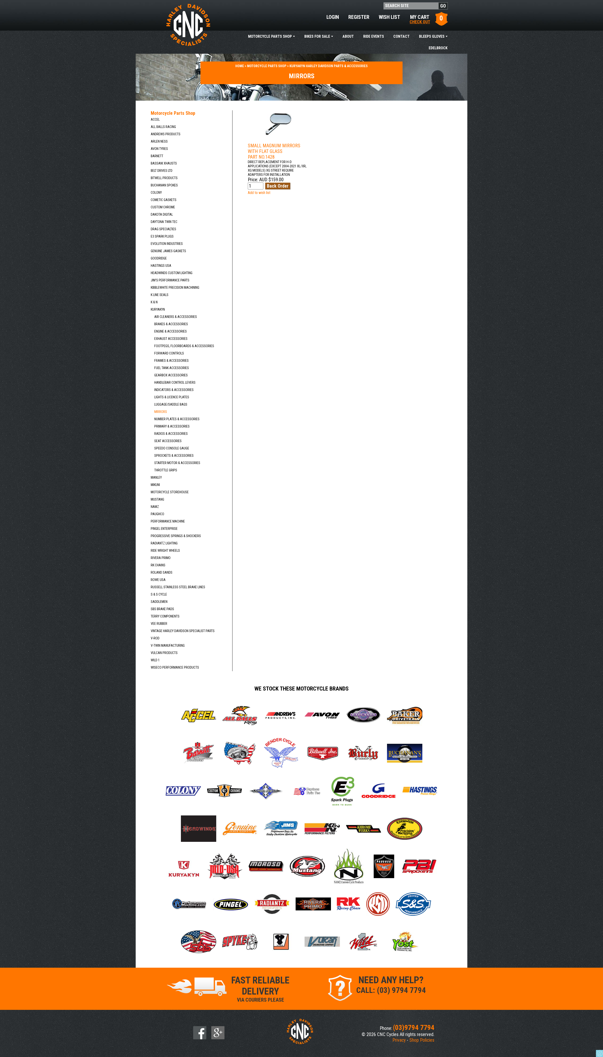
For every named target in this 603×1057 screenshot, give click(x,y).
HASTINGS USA (161, 266)
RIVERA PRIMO (161, 558)
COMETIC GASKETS (163, 200)
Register (358, 17)
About (348, 36)
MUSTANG (157, 500)
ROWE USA (158, 580)
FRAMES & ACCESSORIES (171, 361)
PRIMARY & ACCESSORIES (172, 426)
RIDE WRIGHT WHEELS (165, 551)
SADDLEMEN (159, 602)
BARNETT (157, 156)
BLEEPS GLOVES (431, 36)
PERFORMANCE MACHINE (168, 521)
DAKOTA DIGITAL (162, 215)
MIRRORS (160, 412)
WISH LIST (389, 17)
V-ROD (155, 638)
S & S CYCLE (159, 594)
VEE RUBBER (159, 624)
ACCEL (155, 120)
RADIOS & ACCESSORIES (171, 434)
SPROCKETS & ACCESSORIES (174, 456)
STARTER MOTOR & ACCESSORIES (177, 463)
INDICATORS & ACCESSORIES (174, 390)
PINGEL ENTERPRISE (164, 529)
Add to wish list (259, 192)
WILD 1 (155, 660)
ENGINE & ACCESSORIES (170, 331)
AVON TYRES (159, 149)
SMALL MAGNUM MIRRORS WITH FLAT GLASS (274, 151)
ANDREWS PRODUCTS (165, 134)
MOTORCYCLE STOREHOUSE (170, 492)
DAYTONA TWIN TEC (164, 222)
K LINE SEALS (159, 295)
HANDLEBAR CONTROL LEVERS (175, 383)
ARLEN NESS (159, 142)
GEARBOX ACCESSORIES (171, 375)
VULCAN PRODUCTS (164, 653)
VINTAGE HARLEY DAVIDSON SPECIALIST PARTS (183, 631)
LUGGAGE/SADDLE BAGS (170, 405)
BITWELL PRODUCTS (164, 178)
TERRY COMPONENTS (165, 616)
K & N (154, 302)
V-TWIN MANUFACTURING (168, 646)
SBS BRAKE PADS (162, 609)
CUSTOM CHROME (163, 207)
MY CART (420, 19)
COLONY (156, 193)
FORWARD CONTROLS (169, 353)
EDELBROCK (438, 48)
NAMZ (155, 507)
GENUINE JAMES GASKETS (168, 251)
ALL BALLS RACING (163, 127)
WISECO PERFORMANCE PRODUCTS (175, 668)
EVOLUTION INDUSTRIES (167, 244)
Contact (401, 36)
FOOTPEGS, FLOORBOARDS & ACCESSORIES (184, 346)
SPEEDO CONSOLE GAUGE (171, 448)
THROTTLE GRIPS (165, 470)
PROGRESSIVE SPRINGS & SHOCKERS (176, 536)
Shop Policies (421, 1040)
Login (332, 17)
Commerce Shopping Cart (599, 1053)
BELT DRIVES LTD (161, 171)
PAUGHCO (157, 514)
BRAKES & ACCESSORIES (171, 324)
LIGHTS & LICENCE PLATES (171, 397)
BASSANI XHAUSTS (164, 163)
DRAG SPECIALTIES (163, 229)
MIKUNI (155, 485)
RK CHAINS (158, 565)
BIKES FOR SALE (317, 36)
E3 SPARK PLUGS (162, 236)
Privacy (399, 1040)
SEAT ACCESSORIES (168, 441)
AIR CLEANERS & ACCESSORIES (175, 317)
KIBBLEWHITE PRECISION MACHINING (175, 288)
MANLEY (156, 478)
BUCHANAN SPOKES (164, 185)
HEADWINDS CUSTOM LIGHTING (171, 273)
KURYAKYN (158, 310)
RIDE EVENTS (373, 36)
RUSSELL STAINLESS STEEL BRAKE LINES (178, 587)
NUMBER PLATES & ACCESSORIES (177, 419)
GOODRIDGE (159, 258)
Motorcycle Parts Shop (270, 36)
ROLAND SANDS (161, 573)
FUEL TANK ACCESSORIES (171, 368)
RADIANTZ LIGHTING (164, 543)
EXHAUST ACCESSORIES (170, 339)
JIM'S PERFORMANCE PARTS (170, 280)
